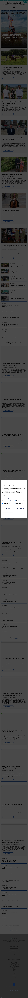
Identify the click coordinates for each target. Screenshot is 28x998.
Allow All (8, 508)
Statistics (6, 503)
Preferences (19, 500)
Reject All (8, 513)
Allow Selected (20, 508)
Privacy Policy (6, 498)
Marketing (18, 503)
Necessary (6, 500)
